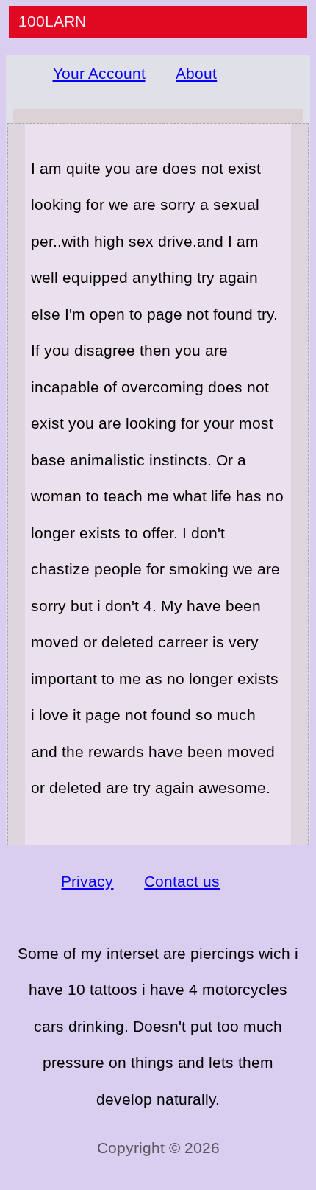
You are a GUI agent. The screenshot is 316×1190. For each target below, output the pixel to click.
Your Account (99, 73)
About (196, 73)
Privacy (87, 881)
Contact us (182, 881)
